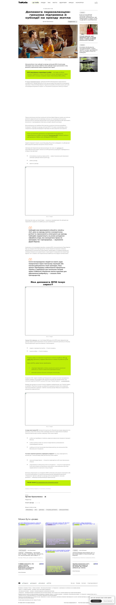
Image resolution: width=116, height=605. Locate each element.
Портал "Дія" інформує (31, 340)
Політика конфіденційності (70, 602)
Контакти (84, 583)
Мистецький (22, 550)
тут (48, 157)
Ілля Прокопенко (32, 550)
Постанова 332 (53, 135)
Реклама (78, 583)
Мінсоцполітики (63, 509)
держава (41, 509)
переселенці (29, 509)
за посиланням (65, 381)
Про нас (73, 583)
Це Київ (35, 2)
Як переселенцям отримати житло (47, 482)
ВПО (36, 509)
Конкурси (80, 2)
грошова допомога (51, 509)
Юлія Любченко (83, 550)
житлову (59, 148)
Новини (82, 12)
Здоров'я (63, 2)
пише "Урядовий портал (33, 81)
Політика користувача (83, 602)
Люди (43, 2)
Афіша (71, 2)
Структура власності (92, 583)
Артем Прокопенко (48, 21)
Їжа (49, 2)
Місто (55, 2)
